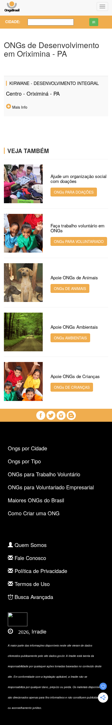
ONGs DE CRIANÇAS (72, 387)
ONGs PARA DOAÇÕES (74, 192)
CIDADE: (11, 21)
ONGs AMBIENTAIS (70, 337)
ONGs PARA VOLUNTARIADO (79, 241)
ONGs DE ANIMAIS (70, 288)
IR (93, 22)
